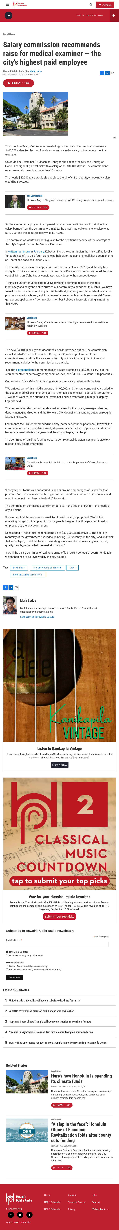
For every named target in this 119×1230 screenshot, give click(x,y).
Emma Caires (57, 1146)
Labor (72, 567)
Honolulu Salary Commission (27, 574)
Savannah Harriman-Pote (62, 1086)
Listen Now (59, 765)
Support (96, 1202)
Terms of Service (76, 1202)
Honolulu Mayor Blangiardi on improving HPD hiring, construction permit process (70, 200)
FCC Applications (100, 1209)
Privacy (71, 1209)
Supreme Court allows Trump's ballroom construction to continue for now (50, 1021)
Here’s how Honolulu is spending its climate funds (81, 1078)
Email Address (14, 940)
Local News (9, 34)
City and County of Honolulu (47, 567)
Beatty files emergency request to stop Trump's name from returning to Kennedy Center (58, 1042)
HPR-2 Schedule (52, 1209)
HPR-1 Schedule (52, 1202)
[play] (8, 15)
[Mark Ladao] (10, 605)
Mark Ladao (36, 71)
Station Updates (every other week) (26, 955)
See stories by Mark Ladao (37, 616)
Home (47, 1195)
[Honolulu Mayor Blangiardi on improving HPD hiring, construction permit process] (15, 201)
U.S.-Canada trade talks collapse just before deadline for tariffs (45, 1000)
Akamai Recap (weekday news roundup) (28, 966)
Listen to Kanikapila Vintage (59, 748)
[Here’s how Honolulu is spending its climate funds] (27, 1081)
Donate (106, 4)
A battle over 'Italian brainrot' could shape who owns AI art (42, 1011)
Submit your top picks (59, 916)
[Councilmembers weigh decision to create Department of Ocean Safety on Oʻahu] (15, 463)
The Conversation (34, 196)
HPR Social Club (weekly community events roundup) (34, 969)
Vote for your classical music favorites (59, 897)
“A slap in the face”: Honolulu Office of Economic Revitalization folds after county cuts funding (81, 1132)
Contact (72, 1195)
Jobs (94, 1195)
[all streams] (114, 15)
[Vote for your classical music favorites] (59, 834)
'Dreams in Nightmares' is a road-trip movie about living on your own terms (51, 1032)
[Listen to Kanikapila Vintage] (59, 685)
